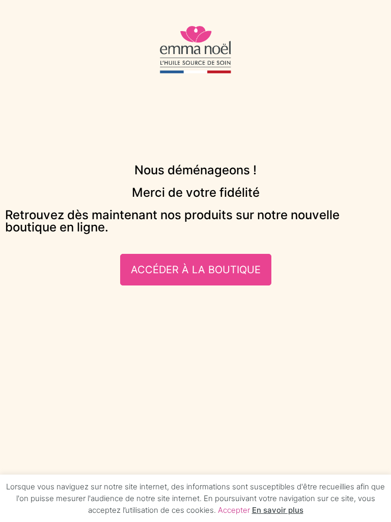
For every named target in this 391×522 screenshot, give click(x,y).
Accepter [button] (234, 510)
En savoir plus (277, 510)
